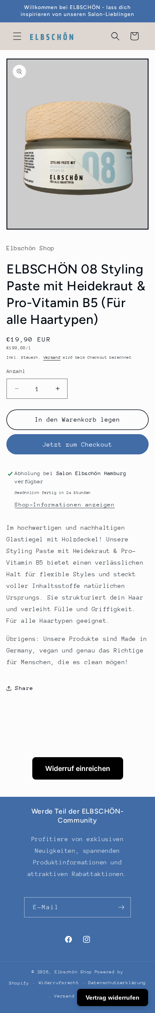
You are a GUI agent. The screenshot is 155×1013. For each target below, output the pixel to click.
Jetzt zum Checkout (77, 444)
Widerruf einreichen (77, 768)
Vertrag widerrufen (113, 997)
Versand (52, 357)
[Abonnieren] (121, 907)
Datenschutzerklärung (117, 982)
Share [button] (24, 688)
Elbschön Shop (73, 972)
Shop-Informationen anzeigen (65, 504)
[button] (17, 36)
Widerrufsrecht (59, 982)
